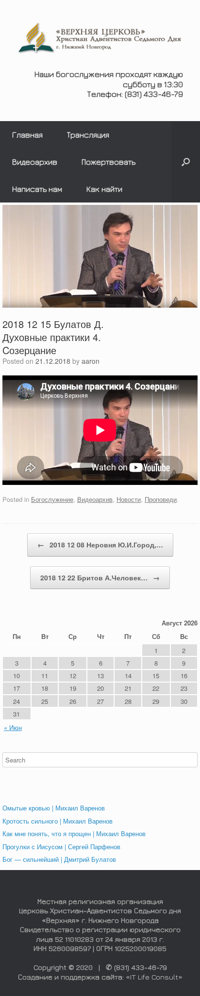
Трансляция (88, 134)
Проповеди (161, 499)
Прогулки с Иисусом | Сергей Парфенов (61, 846)
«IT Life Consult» (154, 977)
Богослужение (52, 499)
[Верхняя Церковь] (100, 38)
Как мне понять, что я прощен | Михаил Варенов (74, 833)
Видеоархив (34, 161)
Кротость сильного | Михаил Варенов (57, 820)
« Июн (13, 727)
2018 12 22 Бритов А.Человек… (100, 577)
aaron (91, 361)
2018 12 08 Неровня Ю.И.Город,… (100, 544)
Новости (129, 499)
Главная (27, 134)
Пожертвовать (108, 161)
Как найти (104, 189)
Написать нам (37, 189)
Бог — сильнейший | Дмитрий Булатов (59, 859)
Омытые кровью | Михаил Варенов (53, 807)
